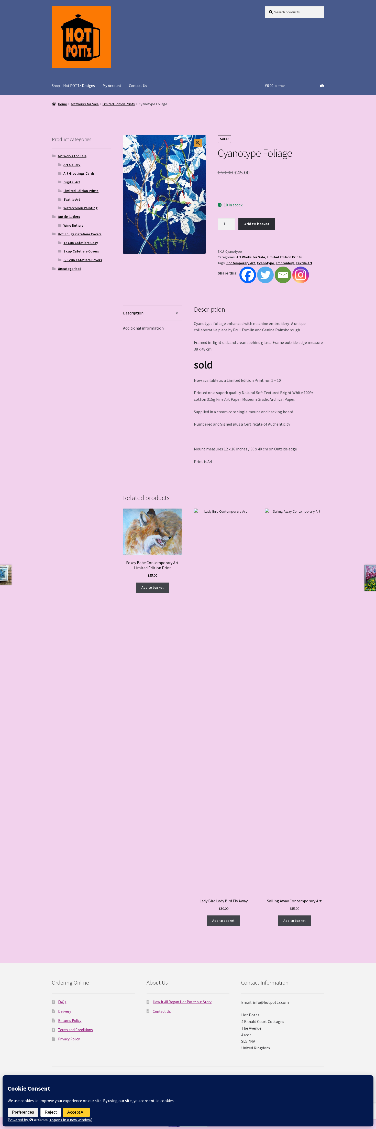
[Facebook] (247, 275)
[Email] (283, 275)
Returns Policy (69, 1020)
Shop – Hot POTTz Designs (73, 85)
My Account (112, 85)
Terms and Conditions (75, 1029)
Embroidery (285, 263)
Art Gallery (71, 164)
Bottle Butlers (69, 216)
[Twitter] (265, 275)
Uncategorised (69, 268)
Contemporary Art (240, 263)
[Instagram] (300, 275)
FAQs (62, 1001)
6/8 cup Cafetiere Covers (82, 260)
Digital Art (71, 182)
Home (62, 104)
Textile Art (304, 263)
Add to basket (256, 223)
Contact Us (138, 85)
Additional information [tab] (143, 328)
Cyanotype (265, 263)
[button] (198, 143)
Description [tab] (133, 312)
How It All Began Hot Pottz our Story (182, 1001)
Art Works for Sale (85, 104)
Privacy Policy (69, 1039)
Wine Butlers (73, 225)
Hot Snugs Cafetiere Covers (80, 234)
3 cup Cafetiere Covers (81, 251)
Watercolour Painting (80, 208)
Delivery (64, 1011)
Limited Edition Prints (119, 104)
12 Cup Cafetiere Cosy (80, 242)
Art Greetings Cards (79, 173)
